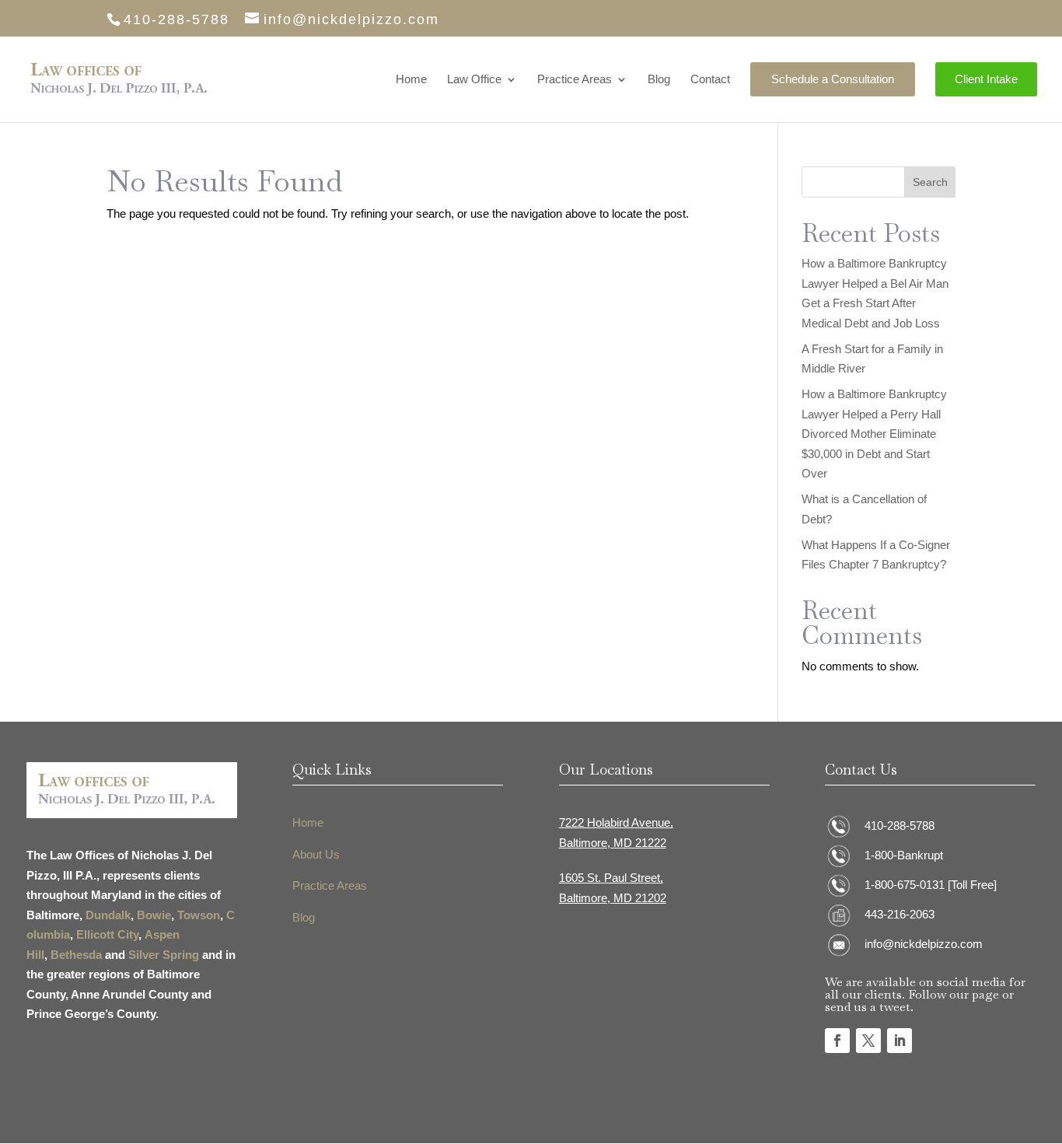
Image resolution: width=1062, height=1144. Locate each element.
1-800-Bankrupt (904, 855)
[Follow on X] (868, 1040)
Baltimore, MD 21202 (612, 897)
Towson (198, 915)
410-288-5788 (899, 825)
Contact (710, 80)
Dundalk (108, 915)
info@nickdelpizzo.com (924, 943)
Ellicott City (107, 934)
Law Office (474, 80)
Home (411, 80)
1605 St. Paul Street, (611, 877)
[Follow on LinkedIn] (899, 1040)
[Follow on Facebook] (837, 1040)
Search (930, 182)
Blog (659, 80)
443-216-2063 (899, 914)
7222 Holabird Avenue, (616, 822)
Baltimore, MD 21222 (612, 842)
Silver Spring (163, 954)
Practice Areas (574, 80)
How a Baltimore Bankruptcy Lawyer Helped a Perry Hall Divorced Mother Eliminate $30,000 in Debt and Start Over (874, 433)
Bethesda (76, 954)
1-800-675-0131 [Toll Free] (931, 884)
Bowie (154, 915)
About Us (316, 854)
